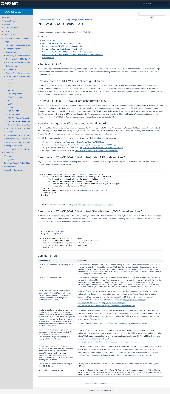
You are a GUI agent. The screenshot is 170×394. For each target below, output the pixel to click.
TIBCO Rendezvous (15, 97)
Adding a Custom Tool (14, 146)
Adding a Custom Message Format (19, 142)
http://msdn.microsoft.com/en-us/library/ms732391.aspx (94, 145)
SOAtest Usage (9, 153)
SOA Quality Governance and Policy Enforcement (24, 62)
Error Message (45, 261)
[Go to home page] (9, 3)
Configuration (9, 159)
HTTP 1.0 (11, 80)
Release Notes (9, 21)
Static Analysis (11, 66)
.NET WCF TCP (13, 111)
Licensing (7, 31)
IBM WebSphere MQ (15, 94)
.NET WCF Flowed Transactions (19, 118)
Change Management (14, 49)
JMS (9, 87)
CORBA (10, 107)
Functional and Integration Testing (19, 45)
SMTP (10, 104)
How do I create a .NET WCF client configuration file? (62, 43)
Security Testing (12, 52)
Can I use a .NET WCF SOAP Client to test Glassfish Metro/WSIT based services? (72, 55)
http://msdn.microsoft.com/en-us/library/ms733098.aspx (96, 151)
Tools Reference (10, 166)
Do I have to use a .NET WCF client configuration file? (62, 46)
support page (111, 383)
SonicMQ (11, 90)
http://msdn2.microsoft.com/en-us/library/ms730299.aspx (91, 205)
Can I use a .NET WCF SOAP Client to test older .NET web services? (67, 52)
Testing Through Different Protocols (19, 76)
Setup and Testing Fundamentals (16, 38)
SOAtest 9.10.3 (13, 11)
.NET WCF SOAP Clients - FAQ (19, 121)
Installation (8, 24)
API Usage (8, 156)
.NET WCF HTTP (14, 114)
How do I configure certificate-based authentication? (62, 49)
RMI (9, 101)
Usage (6, 42)
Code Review (11, 69)
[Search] (144, 3)
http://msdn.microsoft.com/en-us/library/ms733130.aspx (126, 323)
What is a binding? (49, 40)
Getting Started (10, 35)
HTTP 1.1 (11, 83)
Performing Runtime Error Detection (19, 56)
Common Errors (48, 58)
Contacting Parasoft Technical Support (18, 163)
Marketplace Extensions (13, 170)
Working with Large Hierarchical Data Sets (22, 139)
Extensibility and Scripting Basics (18, 135)
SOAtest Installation (11, 28)
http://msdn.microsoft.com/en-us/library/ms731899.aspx (83, 142)
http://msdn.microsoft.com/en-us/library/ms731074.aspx (101, 148)
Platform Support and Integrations (19, 73)
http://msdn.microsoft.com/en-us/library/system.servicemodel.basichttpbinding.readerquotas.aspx (114, 355)
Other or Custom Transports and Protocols (24, 125)
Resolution (81, 261)
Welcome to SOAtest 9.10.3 (49, 20)
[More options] (137, 19)
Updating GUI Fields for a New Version (20, 149)
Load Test (9, 132)
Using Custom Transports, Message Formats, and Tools (26, 128)
